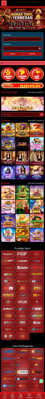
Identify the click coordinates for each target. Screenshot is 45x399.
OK (22, 214)
